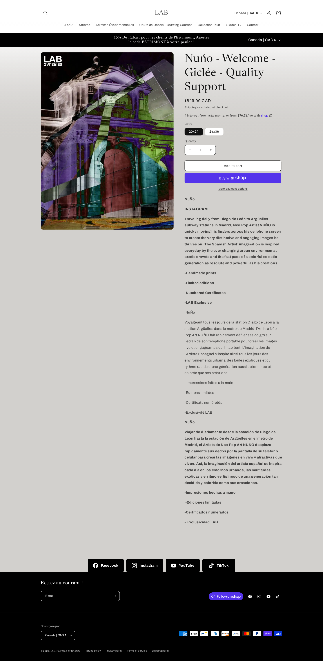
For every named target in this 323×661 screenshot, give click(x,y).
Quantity (190, 140)
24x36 (214, 131)
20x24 (194, 131)
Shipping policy (161, 650)
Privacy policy (114, 650)
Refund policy (93, 650)
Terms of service (137, 650)
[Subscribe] (115, 596)
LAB (53, 651)
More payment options (233, 188)
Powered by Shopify (68, 651)
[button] (45, 13)
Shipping (191, 107)
